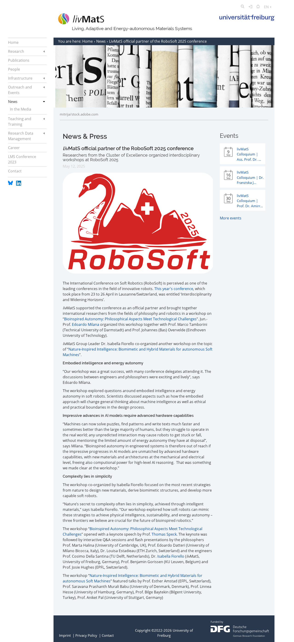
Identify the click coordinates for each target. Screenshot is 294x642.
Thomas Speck (164, 534)
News (101, 41)
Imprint (65, 635)
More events (230, 218)
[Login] (250, 7)
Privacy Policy (86, 635)
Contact (108, 635)
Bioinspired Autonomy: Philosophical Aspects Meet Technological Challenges (130, 318)
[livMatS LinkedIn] (18, 184)
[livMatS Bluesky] (11, 184)
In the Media (20, 109)
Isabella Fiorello (170, 556)
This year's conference (173, 288)
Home (88, 41)
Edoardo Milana (85, 324)
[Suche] (242, 7)
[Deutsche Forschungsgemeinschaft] (240, 635)
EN (267, 6)
